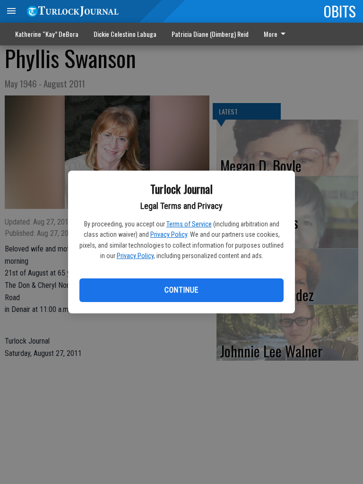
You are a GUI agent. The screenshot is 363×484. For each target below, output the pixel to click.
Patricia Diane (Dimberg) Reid (210, 34)
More (270, 34)
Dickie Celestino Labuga (125, 34)
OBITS (340, 11)
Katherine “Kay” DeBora (46, 34)
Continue (181, 289)
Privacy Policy (168, 234)
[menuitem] (277, 34)
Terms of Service (189, 224)
